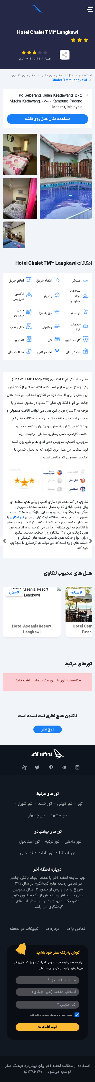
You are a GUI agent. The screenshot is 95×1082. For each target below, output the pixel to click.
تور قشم (45, 804)
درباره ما (52, 928)
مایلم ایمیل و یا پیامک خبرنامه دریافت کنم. (51, 1015)
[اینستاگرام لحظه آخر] (74, 767)
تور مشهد (58, 815)
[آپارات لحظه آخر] (21, 767)
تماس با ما (75, 928)
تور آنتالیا (67, 853)
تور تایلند (46, 853)
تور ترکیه (52, 841)
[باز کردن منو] (89, 9)
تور (80, 804)
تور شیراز (25, 804)
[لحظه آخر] (47, 754)
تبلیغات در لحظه (24, 928)
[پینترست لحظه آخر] (47, 767)
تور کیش (64, 804)
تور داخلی (73, 841)
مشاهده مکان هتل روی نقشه (47, 119)
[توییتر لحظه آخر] (34, 767)
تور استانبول (29, 841)
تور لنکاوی (17, 517)
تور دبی (26, 853)
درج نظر (47, 729)
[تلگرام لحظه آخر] (60, 767)
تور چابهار (36, 815)
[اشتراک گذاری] (64, 55)
